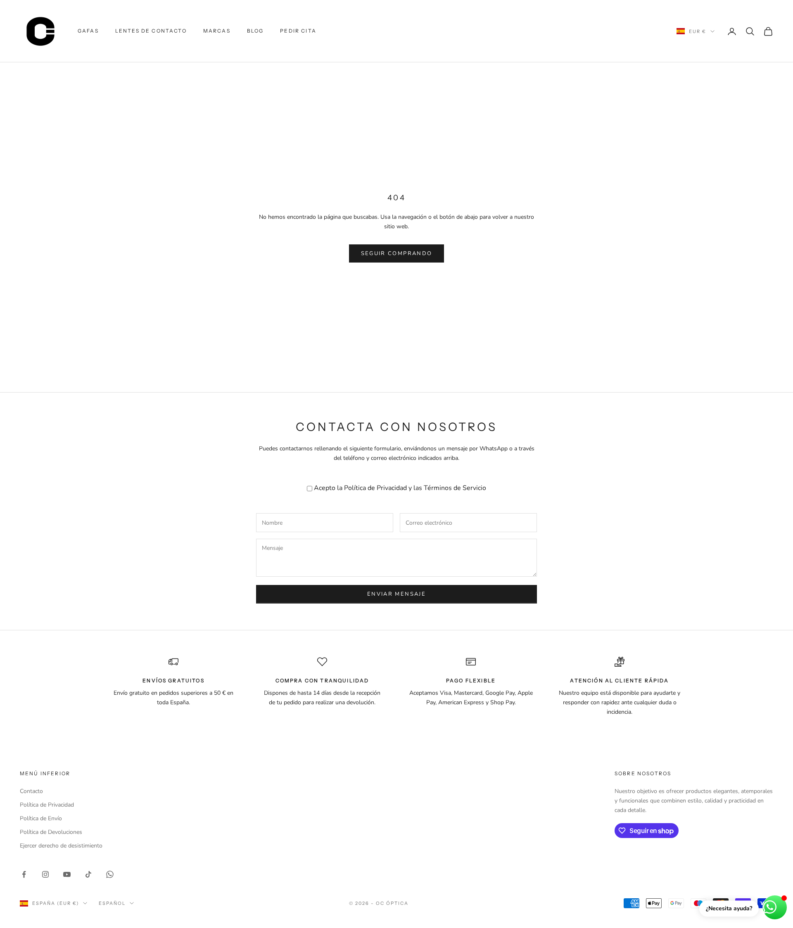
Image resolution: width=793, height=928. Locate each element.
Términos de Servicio (455, 487)
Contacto (31, 791)
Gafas (88, 31)
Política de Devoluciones (51, 832)
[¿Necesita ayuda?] (774, 907)
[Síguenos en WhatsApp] (110, 874)
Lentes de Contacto (151, 31)
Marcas (216, 31)
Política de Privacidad (375, 487)
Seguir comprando (396, 253)
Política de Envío (41, 818)
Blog (255, 31)
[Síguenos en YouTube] (67, 874)
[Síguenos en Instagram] (45, 874)
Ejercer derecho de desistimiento (61, 846)
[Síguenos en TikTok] (88, 874)
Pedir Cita (298, 31)
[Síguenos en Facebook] (24, 874)
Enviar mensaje (396, 594)
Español (112, 903)
